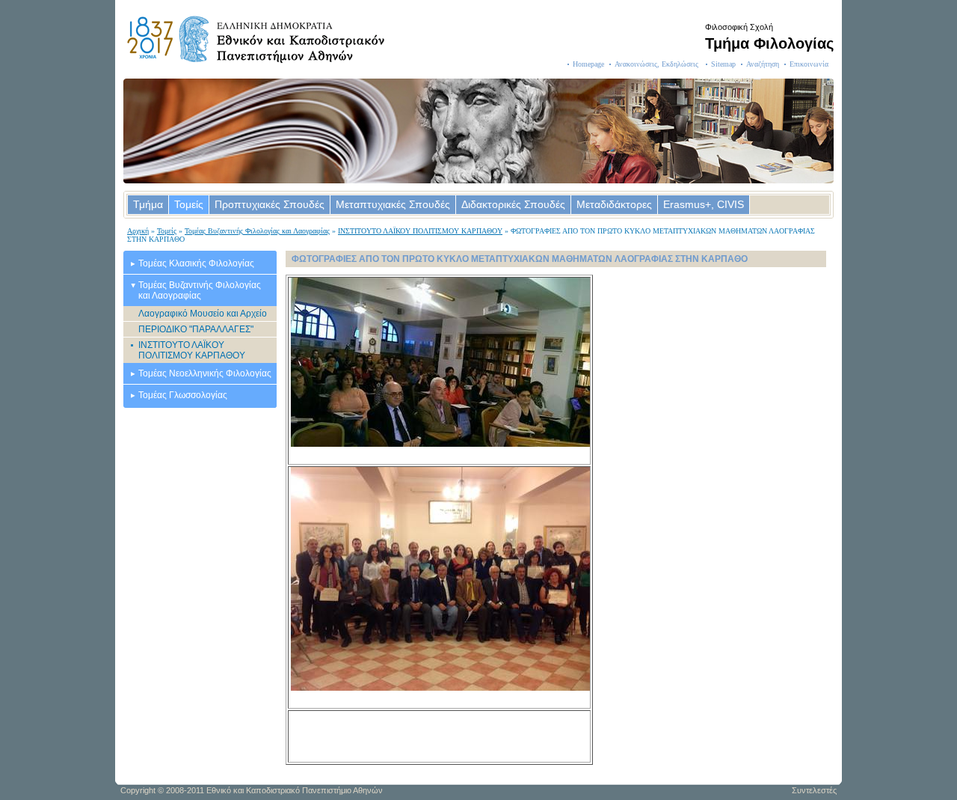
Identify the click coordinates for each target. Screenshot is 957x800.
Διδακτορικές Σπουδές (513, 204)
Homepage (588, 64)
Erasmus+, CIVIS (703, 204)
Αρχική (138, 231)
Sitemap (723, 64)
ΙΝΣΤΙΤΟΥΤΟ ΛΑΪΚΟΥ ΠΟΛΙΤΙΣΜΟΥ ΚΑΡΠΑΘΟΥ (420, 231)
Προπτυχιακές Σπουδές (269, 204)
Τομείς (188, 204)
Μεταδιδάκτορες (614, 204)
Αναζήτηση (762, 64)
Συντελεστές (814, 790)
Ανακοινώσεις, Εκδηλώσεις (658, 64)
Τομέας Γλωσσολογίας (182, 395)
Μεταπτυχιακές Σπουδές (393, 204)
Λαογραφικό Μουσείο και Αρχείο (202, 313)
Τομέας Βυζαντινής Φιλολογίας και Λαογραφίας (257, 231)
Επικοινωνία (809, 64)
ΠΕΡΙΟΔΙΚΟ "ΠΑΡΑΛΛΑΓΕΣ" (195, 329)
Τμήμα (148, 204)
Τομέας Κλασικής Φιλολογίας (196, 263)
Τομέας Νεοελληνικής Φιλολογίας (204, 373)
